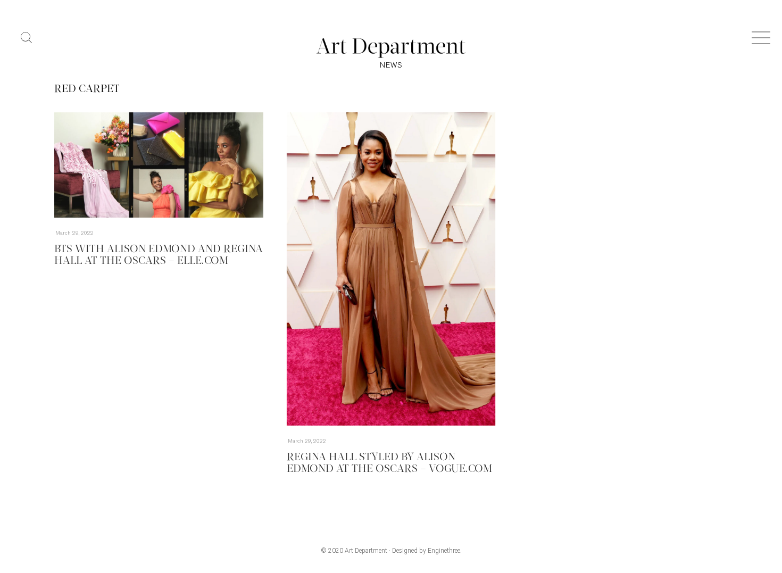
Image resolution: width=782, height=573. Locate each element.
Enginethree (444, 550)
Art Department (366, 550)
